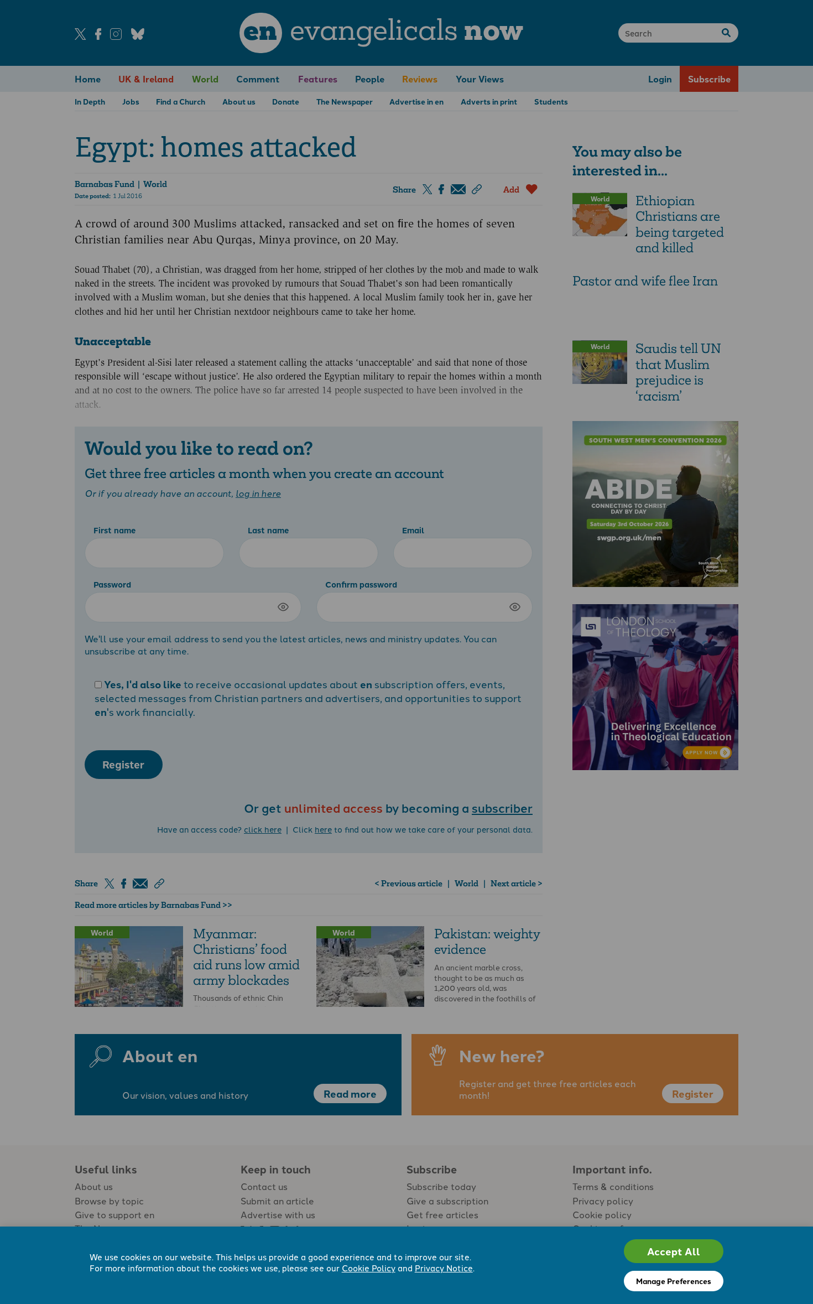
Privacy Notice (444, 1268)
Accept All (673, 1251)
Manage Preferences (673, 1280)
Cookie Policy (368, 1268)
